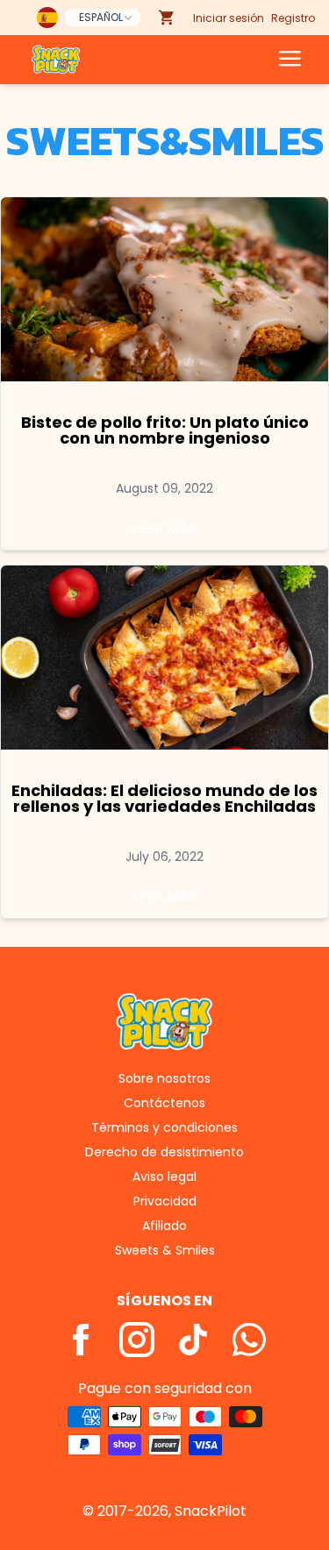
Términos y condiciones (164, 1127)
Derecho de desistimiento (164, 1152)
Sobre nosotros (164, 1078)
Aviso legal (164, 1176)
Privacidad (165, 1201)
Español (101, 17)
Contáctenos (164, 1103)
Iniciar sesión (228, 18)
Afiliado (164, 1225)
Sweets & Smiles (165, 1250)
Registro (293, 18)
